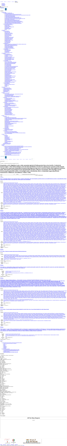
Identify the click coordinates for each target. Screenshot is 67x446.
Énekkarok (6, 142)
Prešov (4, 201)
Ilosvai (14, 188)
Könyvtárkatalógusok (6, 128)
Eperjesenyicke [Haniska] (30, 203)
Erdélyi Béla (40, 200)
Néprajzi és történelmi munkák (8, 46)
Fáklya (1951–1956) (7, 32)
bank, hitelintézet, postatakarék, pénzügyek (40, 188)
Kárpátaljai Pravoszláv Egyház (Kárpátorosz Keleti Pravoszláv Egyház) (53, 196)
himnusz (52, 183)
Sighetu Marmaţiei (56, 185)
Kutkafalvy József (46, 295)
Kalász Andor (62, 199)
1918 (4, 301)
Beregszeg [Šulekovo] (10, 203)
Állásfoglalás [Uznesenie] (8, 28)
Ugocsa (12, 186)
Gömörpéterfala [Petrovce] (19, 320)
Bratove (43, 237)
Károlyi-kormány (23, 314)
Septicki (28, 230)
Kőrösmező (51, 294)
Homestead (12, 292)
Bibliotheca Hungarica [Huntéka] (9, 129)
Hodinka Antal (32, 230)
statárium (32, 185)
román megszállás (15, 187)
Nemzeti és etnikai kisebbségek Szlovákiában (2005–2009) (10, 352)
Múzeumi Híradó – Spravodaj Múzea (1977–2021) (11, 45)
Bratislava (9, 298)
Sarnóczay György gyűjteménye (9, 113)
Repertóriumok (5, 130)
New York (44, 184)
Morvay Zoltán (24, 192)
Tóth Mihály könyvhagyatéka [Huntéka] (10, 77)
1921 (4, 243)
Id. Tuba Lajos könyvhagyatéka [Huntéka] (10, 67)
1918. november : (24, 309)
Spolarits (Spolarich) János (37, 195)
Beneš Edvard (5, 184)
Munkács (37, 183)
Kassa (44, 239)
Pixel (23, 445)
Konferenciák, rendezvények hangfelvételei (10, 103)
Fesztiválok (6, 136)
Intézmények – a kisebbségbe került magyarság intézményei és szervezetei (14, 147)
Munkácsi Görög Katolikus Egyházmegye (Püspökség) (53, 197)
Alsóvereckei (7, 188)
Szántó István (18, 295)
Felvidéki (30, 199)
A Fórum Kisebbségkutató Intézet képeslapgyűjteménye (12, 107)
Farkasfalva (23, 237)
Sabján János (44, 296)
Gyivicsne (39, 237)
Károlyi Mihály (59, 297)
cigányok (14, 201)
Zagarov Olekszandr (41, 191)
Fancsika (38, 193)
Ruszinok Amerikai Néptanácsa (18, 292)
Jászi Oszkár (47, 297)
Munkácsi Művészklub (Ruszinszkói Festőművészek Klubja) (21, 191)
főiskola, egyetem (11, 190)
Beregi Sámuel (25, 200)
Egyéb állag (6, 135)
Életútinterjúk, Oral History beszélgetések (10, 105)
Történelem (4, 348)
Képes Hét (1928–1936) (8, 34)
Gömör (62, 297)
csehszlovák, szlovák (23, 186)
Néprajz (4, 345)
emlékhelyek (19, 201)
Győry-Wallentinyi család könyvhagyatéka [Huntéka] (11, 66)
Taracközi (33, 188)
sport (14, 239)
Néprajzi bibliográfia (7, 122)
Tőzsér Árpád (6, 126)
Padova (17, 294)
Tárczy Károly (46, 228)
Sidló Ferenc (54, 191)
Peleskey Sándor (57, 230)
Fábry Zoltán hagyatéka (8, 64)
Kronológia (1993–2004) (8, 154)
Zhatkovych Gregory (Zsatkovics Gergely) (27, 292)
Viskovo (43, 230)
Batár (41, 237)
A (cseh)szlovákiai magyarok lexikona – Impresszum (9, 343)
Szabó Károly (7, 239)
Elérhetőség (2, 1)
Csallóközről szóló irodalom (8, 119)
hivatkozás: (15, 316)
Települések (3, 144)
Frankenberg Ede (15, 190)
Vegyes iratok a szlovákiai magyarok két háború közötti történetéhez (13, 23)
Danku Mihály (11, 199)
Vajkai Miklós (6, 127)
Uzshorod (43, 183)
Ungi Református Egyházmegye (22, 190)
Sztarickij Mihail (31, 191)
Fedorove (18, 237)
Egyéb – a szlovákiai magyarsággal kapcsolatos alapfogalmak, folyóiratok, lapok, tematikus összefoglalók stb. (18, 146)
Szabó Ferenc (50, 237)
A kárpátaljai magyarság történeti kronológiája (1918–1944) (12, 153)
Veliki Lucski (31, 195)
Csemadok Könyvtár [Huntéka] (9, 55)
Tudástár (3, 145)
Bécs (65, 183)
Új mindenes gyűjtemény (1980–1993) (9, 48)
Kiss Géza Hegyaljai (42, 293)
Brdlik (23, 197)
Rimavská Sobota (56, 239)
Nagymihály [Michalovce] (57, 203)
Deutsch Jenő (44, 190)
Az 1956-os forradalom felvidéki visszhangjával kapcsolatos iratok (13, 17)
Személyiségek (5, 346)
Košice (52, 239)
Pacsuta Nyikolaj (21, 297)
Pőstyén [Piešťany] (63, 203)
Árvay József (40, 184)
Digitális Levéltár (4, 12)
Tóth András (24, 228)
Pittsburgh (59, 290)
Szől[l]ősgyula (64, 198)
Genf (10, 291)
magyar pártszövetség (39, 190)
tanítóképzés (22, 187)
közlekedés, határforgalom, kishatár (55, 228)
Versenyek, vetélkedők (8, 141)
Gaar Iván (35, 295)
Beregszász (14, 185)
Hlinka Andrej (53, 194)
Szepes (26, 183)
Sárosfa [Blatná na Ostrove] (26, 320)
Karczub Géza (26, 197)
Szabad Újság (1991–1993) (8, 39)
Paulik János (27, 194)
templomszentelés (27, 198)
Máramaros (47, 185)
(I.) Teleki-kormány (29, 192)
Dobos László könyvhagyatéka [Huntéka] (10, 63)
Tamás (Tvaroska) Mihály (39, 197)
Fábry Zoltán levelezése (8, 50)
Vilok (12, 187)
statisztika (17, 228)
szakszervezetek (37, 239)
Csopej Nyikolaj (35, 292)
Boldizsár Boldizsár (13, 228)
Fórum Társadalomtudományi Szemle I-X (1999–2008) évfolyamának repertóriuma (15, 132)
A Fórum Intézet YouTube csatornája (9, 94)
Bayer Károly (61, 237)
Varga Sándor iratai (7, 78)
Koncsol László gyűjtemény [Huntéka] (9, 57)
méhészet (12, 191)
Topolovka (52, 195)
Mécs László (47, 184)
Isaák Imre (14, 196)
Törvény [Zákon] (7, 27)
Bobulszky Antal (26, 295)
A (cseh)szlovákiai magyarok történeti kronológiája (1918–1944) (13, 152)
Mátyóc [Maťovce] (51, 203)
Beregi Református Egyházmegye (20, 196)
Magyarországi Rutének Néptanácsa (22, 294)
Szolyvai (31, 188)
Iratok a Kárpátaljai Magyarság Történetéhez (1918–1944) (12, 20)
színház (4, 239)
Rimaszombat (41, 239)
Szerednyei (63, 255)
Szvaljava (62, 185)
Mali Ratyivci (18, 230)
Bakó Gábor (44, 197)
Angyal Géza (29, 200)
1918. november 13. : (33, 330)
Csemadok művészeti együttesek (7, 88)
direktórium (56, 187)
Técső (57, 184)
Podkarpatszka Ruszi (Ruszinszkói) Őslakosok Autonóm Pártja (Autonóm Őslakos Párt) (40, 194)
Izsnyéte (21, 198)
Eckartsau (38, 334)
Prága (14, 184)
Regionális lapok (7, 51)
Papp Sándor (64, 200)
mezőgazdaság (11, 239)
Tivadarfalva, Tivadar (14, 237)
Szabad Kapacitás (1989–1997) (9, 38)
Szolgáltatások (9, 1)
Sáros (9, 186)
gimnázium (28, 183)
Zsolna (9, 290)
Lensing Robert (41, 316)
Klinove (47, 237)
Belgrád (66, 290)
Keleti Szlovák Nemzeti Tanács (53, 295)
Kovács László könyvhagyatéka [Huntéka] (10, 69)
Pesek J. (7, 190)
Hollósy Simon (38, 291)
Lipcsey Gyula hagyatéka (8, 70)
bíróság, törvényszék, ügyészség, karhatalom (24, 185)
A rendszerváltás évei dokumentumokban (10, 16)
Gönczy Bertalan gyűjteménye (8, 109)
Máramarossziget (51, 185)
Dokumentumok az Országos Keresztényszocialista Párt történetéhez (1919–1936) (15, 18)
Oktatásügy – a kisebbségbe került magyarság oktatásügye (12, 148)
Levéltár (3, 134)
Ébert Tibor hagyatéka (7, 81)
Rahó (25, 187)
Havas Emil (49, 228)
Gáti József (13, 293)
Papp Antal (34, 185)
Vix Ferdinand (59, 295)
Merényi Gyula (39, 297)
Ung (28, 255)
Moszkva (58, 183)
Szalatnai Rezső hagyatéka (8, 75)
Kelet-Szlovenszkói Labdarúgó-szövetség (14, 194)
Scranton (36, 334)
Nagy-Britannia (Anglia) (61, 291)
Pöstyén (8, 201)
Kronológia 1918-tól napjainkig (7, 151)
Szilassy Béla (37, 184)
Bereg (7, 186)
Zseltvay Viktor (38, 296)
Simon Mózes (48, 186)
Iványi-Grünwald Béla (45, 200)
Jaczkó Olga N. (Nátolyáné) (30, 297)
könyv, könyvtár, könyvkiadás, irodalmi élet (49, 187)
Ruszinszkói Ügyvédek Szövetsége (56, 192)
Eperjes (64, 239)
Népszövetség (47, 239)
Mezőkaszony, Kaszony (51, 190)
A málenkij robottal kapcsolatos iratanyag (10, 15)
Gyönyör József (7, 120)
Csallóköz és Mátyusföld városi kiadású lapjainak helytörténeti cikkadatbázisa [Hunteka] (16, 118)
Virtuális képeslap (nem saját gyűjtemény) (10, 114)
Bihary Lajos (27, 199)
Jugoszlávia (46, 183)
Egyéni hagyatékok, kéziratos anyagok (9, 19)
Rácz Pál (27, 186)
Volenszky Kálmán (14, 295)
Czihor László (7, 199)
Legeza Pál (62, 296)
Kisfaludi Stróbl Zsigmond (6, 230)
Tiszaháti (38, 199)
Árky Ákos (11, 196)
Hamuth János (51, 291)
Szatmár (44, 195)
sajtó (15, 239)
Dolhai (52, 255)
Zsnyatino (23, 198)
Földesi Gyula (52, 186)
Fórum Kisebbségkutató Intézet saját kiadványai (11, 44)
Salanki (35, 193)
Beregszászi (11, 188)
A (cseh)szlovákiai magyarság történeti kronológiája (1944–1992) (11, 350)
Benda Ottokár (10, 193)
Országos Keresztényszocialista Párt (30, 239)
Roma (55, 184)
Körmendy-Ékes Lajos (55, 188)
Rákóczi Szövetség (51, 184)
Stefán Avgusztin (33, 296)
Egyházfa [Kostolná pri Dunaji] (23, 203)
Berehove (17, 185)
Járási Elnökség (7, 137)
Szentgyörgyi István (58, 191)
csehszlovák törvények (31, 334)
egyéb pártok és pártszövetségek (55, 292)
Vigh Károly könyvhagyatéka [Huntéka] (10, 79)
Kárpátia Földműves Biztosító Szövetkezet (49, 230)
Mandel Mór (34, 197)
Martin (18, 290)
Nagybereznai (57, 255)
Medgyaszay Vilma (50, 200)
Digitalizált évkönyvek (8, 49)
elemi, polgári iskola (63, 228)
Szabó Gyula (54, 237)
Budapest (40, 183)
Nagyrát (18, 184)
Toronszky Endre (32, 228)
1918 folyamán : (32, 283)
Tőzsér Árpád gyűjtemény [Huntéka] (9, 59)
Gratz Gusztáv (15, 192)
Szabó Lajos (11, 184)
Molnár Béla (57, 237)
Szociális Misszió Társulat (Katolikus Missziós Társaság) (22, 291)
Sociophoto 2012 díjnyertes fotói (9, 101)
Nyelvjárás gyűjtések (7, 104)
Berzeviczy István (5, 293)
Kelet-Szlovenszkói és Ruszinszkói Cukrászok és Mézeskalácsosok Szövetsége (22, 193)
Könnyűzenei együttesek (6, 90)
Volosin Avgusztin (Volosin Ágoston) (12, 314)
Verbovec (24, 199)
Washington (44, 290)
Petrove (10, 237)
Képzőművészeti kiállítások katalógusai (10, 84)
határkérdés (61, 183)
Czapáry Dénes (39, 196)
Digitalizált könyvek (5, 43)
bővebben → (1, 210)
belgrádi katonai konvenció (46, 334)
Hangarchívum (5, 102)
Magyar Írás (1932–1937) (8, 35)
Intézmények (14, 159)
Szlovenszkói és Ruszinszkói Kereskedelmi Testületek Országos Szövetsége (56, 193)
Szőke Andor (58, 293)
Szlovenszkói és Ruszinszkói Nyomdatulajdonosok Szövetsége (44, 192)
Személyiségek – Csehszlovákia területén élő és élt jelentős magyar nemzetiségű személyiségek (16, 149)
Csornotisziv (32, 237)
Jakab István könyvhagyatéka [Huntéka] (10, 68)
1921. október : (13, 251)
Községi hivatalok (5, 91)
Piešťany (24, 183)
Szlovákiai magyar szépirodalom (9, 47)
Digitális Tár (3, 30)
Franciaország (12, 291)
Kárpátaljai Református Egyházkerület (55, 199)
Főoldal (1, 444)
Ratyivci (15, 230)
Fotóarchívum (5, 97)
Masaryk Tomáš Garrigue (29, 184)
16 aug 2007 (1, 177)
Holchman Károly (13, 294)
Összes (6, 29)
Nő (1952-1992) (7, 36)
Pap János (41, 296)
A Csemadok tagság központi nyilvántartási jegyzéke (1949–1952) (13, 14)
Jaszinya (55, 294)
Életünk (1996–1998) (7, 40)
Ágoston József (11, 192)
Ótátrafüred (16, 183)
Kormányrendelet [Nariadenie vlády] (9, 26)
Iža (58, 239)
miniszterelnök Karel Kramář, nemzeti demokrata (27, 316)
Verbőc (22, 199)
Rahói (55, 186)
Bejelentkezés (2, 7)
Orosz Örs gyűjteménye (8, 111)
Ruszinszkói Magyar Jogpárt (6, 228)
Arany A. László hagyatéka (8, 61)
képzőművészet (20, 239)
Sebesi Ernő (8, 297)
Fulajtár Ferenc (17, 195)
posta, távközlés (61, 188)
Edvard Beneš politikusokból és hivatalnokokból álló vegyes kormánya (46, 198)
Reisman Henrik (5, 314)
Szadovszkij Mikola (35, 191)
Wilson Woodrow (40, 292)
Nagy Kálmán (17, 198)
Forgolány (36, 237)
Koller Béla (20, 192)
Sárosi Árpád (5, 297)
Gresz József (54, 296)
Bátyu (65, 195)
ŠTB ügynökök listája (7, 42)
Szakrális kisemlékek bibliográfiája (9, 123)
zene (17, 239)
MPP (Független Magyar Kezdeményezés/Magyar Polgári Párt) (12, 22)
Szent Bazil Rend (25, 230)
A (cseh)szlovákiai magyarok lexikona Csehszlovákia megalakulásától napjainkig (12, 342)
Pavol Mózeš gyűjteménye (8, 112)
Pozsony (50, 297)
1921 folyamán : (33, 215)
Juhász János (37, 293)
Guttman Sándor (22, 293)
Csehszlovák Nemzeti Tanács (7, 292)
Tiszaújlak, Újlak (9, 187)
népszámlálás (58, 200)
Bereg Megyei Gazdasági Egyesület (32, 196)
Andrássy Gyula (45, 292)
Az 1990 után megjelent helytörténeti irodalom (10, 117)
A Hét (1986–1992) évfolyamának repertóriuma (11, 131)
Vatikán (21, 230)
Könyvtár (3, 115)
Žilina (11, 290)
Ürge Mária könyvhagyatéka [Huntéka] (10, 82)
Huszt (64, 183)
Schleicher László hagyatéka (8, 72)
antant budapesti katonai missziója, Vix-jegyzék (56, 317)
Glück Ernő (18, 199)
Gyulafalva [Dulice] (41, 203)
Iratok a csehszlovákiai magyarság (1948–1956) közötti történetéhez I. (13, 21)
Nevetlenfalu (57, 198)
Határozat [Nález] (7, 25)
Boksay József (36, 200)
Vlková (26, 237)
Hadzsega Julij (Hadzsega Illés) (28, 293)
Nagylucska (28, 195)
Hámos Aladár (7, 185)
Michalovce (61, 239)
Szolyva (59, 185)
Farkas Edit (30, 291)
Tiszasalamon (21, 184)
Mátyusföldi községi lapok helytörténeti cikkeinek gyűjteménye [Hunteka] (14, 121)
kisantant (42, 195)
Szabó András (34, 190)
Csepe (21, 237)
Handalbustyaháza (48, 195)
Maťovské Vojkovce (11, 183)
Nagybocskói (23, 188)
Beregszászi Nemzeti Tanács (6, 294)
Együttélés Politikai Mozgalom (7, 143)
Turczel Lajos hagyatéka (8, 76)
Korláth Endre (55, 291)
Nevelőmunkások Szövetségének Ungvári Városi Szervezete (23, 296)
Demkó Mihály (21, 228)
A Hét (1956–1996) (7, 31)
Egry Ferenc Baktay (31, 186)
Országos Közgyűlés (7, 139)
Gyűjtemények (10, 159)
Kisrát (16, 184)
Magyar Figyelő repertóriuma (8, 133)
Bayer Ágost (32, 200)
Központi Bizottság (7, 138)
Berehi (25, 195)
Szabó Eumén (62, 197)
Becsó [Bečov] (5, 203)
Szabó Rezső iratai (7, 74)
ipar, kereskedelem (36, 186)
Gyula (4, 237)
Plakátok (6, 86)
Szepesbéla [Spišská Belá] (33, 320)
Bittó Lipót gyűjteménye (8, 108)
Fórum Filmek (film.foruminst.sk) (9, 95)
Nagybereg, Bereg (22, 195)
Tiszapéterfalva (7, 237)
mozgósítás (40, 199)
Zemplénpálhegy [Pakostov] (47, 320)
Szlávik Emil (21, 194)
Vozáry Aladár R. (21, 200)
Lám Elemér (46, 293)
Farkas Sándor (15, 199)
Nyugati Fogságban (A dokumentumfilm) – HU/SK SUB (12, 96)
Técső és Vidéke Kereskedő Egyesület (10, 197)
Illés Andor (38, 295)
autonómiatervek (15, 186)
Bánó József (22, 295)
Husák (18, 192)
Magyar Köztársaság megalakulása (48, 316)
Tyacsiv (59, 184)
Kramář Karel (19, 316)
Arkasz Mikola (50, 191)
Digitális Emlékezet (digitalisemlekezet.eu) (10, 100)
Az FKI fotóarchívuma (8, 99)
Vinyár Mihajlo (46, 191)
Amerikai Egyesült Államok (44, 291)
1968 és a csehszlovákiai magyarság (9, 13)
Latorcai (35, 199)
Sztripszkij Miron (41, 187)
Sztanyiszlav (48, 294)
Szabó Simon (32, 294)
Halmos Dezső (30, 197)
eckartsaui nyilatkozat (11, 316)
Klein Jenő (36, 297)
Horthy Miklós (55, 183)
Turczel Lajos (6, 125)
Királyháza (5, 187)
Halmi (33, 199)
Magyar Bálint (11, 185)
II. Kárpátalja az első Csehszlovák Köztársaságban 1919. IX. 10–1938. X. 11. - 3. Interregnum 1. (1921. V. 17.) (17, 241)
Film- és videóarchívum (6, 93)
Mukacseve (44, 186)
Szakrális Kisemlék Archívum (8, 52)
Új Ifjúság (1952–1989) (8, 41)
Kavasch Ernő (44, 199)
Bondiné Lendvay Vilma (50, 296)
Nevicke (21, 197)
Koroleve (35, 183)
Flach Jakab (9, 293)
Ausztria (9, 184)
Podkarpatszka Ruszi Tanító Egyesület (39, 228)
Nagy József (62, 290)
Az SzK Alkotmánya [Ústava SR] (9, 24)
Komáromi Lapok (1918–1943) (9, 33)
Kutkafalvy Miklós (9, 198)
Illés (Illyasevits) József (37, 230)
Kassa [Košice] (47, 203)
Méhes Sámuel (17, 197)
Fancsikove (40, 193)
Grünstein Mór (11, 195)
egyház (62, 200)
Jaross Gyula (13, 198)
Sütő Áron (26, 196)
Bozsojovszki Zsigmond (57, 195)
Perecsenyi (60, 255)
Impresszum (5, 1)
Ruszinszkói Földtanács (6, 196)
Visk (6, 201)
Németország (32, 290)
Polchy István (41, 186)
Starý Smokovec (20, 183)
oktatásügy (60, 187)
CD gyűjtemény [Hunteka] (8, 54)
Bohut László (42, 196)
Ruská (50, 239)
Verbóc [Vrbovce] (19, 259)
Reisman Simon (12, 297)
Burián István (48, 292)
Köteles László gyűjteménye (8, 110)
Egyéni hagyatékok (5, 60)
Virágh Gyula (55, 200)
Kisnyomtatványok (7, 83)
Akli (45, 237)
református (32, 183)
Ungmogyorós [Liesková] (13, 259)
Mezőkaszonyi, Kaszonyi (18, 188)
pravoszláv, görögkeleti (29, 190)
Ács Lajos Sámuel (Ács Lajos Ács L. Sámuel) (36, 256)
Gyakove (60, 198)
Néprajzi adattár (7, 85)
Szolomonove (62, 195)
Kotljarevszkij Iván (5, 200)
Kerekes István (34, 192)
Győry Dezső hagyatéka (8, 65)
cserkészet (28, 228)
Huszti (54, 255)
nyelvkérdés (19, 187)
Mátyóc (14, 195)
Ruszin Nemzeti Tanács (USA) (33, 198)
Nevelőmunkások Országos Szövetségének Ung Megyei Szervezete (11, 318)
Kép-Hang (3, 92)
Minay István (54, 293)
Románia (49, 183)
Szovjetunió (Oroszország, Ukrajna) (40, 185)
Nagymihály (10, 201)
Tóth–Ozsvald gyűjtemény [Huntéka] (9, 58)
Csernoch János (63, 191)
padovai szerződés (48, 314)
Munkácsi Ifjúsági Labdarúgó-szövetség (13, 200)
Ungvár (34, 184)
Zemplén (4, 183)
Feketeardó (29, 237)
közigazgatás (24, 239)
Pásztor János (12, 230)
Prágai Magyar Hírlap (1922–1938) (9, 37)
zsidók (16, 201)
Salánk (33, 193)
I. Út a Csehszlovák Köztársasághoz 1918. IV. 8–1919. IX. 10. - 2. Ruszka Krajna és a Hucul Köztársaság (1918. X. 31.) (18, 299)
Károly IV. (19, 186)
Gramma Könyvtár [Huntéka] (8, 56)
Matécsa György (44, 193)
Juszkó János (42, 295)
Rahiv (27, 187)
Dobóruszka (7, 183)
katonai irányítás (58, 186)
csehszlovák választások (49, 188)
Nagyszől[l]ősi (27, 188)
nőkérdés (25, 184)
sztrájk (47, 190)
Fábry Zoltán (43, 297)
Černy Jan (4, 190)
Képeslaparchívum (5, 106)
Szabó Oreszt (9, 295)
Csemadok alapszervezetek (6, 87)
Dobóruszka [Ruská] (15, 203)
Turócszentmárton (14, 290)
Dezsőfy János (48, 199)
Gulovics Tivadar (17, 293)
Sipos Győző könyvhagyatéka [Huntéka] (10, 73)
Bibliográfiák (5, 116)
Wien (40, 230)
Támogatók (13, 1)
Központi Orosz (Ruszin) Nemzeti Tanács (34, 187)
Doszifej (24, 194)
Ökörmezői (47, 256)
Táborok (6, 140)
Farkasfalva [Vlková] (36, 203)
